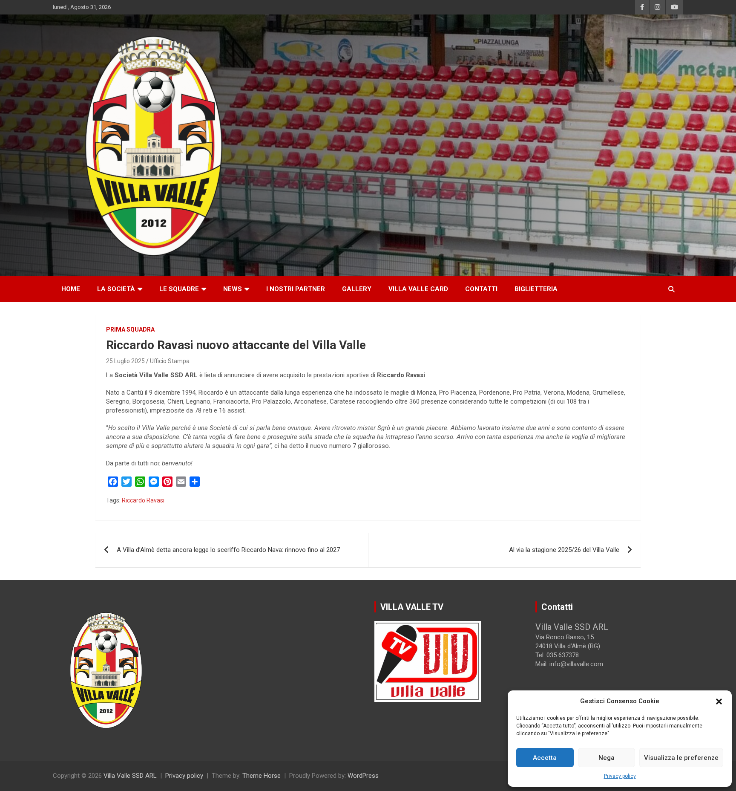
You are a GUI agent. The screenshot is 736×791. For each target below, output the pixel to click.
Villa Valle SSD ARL (130, 775)
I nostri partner (295, 289)
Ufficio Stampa (170, 361)
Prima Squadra (130, 329)
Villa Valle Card (418, 289)
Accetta (545, 758)
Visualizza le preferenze (681, 758)
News (232, 289)
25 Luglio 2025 (125, 361)
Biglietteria (536, 289)
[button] (719, 701)
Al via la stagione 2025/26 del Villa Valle (564, 550)
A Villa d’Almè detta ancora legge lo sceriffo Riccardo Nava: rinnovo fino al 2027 (228, 550)
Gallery (356, 289)
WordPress (363, 775)
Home (70, 289)
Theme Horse (261, 775)
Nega (606, 758)
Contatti (481, 289)
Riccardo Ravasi (143, 500)
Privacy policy (620, 776)
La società (116, 289)
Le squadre (179, 289)
